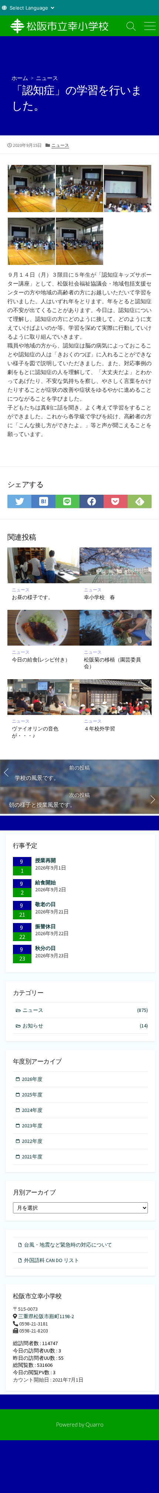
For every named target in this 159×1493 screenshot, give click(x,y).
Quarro (94, 1424)
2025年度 (32, 1094)
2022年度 (32, 1141)
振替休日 (45, 926)
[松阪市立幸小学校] (61, 25)
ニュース (47, 78)
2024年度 (32, 1110)
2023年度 (32, 1125)
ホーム (19, 78)
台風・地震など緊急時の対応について (68, 1244)
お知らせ (85, 1025)
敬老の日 (45, 904)
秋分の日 (45, 948)
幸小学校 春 (99, 597)
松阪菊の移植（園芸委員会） (112, 663)
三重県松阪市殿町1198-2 (46, 1316)
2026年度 (32, 1079)
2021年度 (32, 1156)
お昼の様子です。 (32, 597)
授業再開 (45, 860)
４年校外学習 (99, 728)
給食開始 (45, 882)
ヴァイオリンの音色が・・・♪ (35, 732)
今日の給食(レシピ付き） (41, 659)
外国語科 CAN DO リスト (51, 1260)
